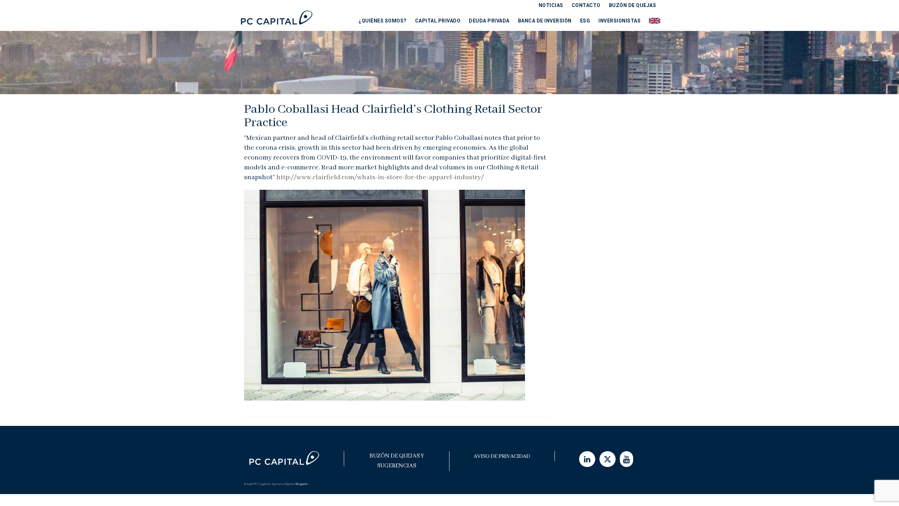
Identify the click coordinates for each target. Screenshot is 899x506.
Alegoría (301, 484)
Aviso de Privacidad (502, 456)
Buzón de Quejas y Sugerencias (396, 460)
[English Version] (652, 20)
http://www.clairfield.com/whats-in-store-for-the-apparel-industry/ (380, 177)
